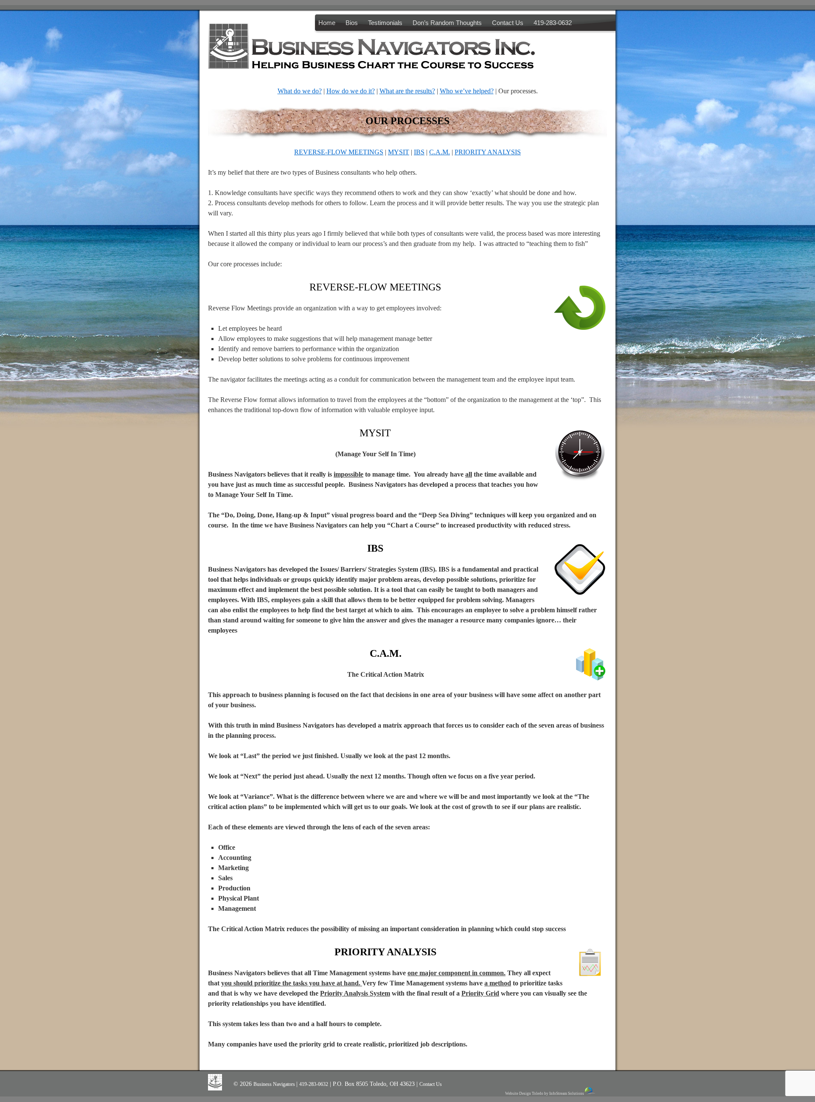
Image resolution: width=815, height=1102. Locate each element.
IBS (419, 152)
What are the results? (407, 91)
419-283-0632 (553, 22)
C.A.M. (439, 152)
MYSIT (398, 152)
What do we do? (300, 91)
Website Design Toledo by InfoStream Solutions (544, 1093)
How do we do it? (350, 91)
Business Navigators (274, 1084)
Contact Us (507, 22)
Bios (352, 22)
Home (326, 22)
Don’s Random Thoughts (447, 22)
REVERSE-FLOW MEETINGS (338, 152)
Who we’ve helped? (467, 91)
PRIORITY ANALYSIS (488, 152)
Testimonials (385, 22)
